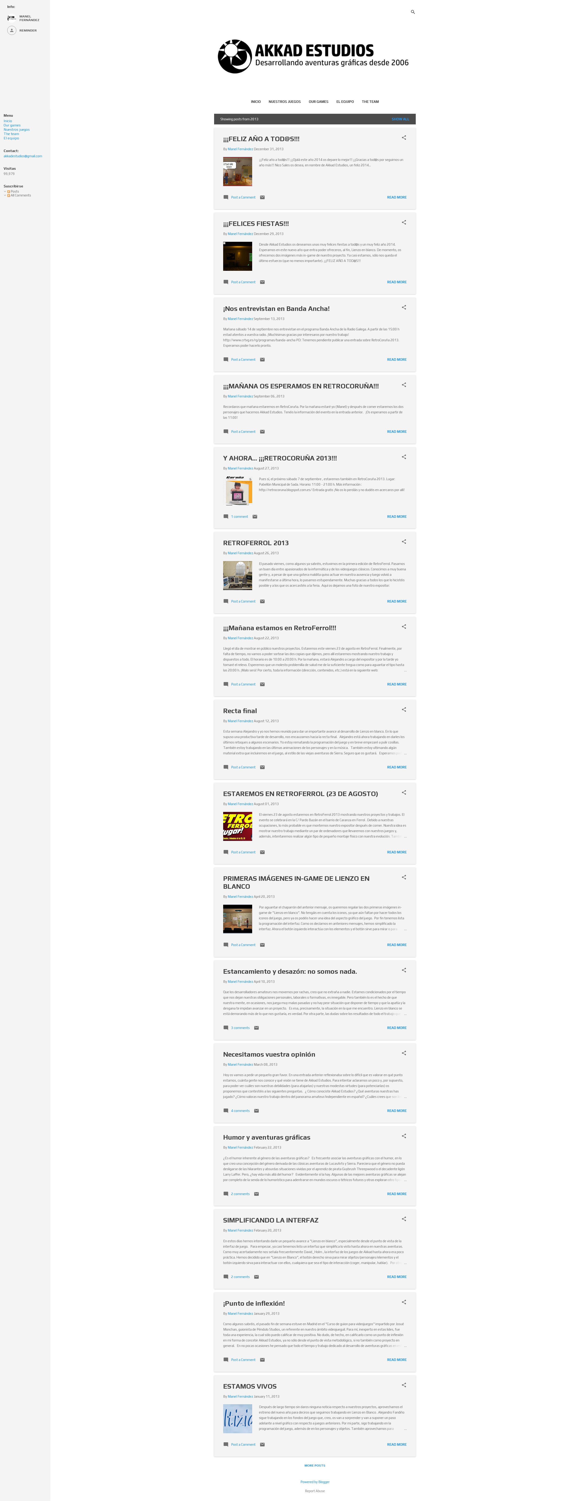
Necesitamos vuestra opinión (269, 1054)
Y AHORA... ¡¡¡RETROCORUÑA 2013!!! (280, 458)
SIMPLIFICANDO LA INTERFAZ (271, 1220)
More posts (314, 1465)
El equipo (345, 102)
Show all (400, 119)
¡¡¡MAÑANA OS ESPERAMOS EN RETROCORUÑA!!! (301, 386)
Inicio (256, 102)
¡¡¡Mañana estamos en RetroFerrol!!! (279, 628)
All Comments (20, 195)
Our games (319, 102)
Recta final (240, 711)
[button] (404, 138)
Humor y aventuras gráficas (266, 1137)
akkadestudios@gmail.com (23, 156)
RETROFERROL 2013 (256, 543)
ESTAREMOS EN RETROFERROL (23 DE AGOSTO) (300, 794)
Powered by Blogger (315, 1482)
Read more (397, 197)
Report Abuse (315, 1491)
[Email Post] (262, 199)
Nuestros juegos (285, 102)
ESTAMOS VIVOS (250, 1386)
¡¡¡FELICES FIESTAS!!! (256, 224)
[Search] (413, 12)
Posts (14, 191)
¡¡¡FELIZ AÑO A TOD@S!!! (261, 139)
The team (370, 102)
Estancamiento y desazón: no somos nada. (290, 971)
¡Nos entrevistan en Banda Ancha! (276, 308)
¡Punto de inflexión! (254, 1303)
